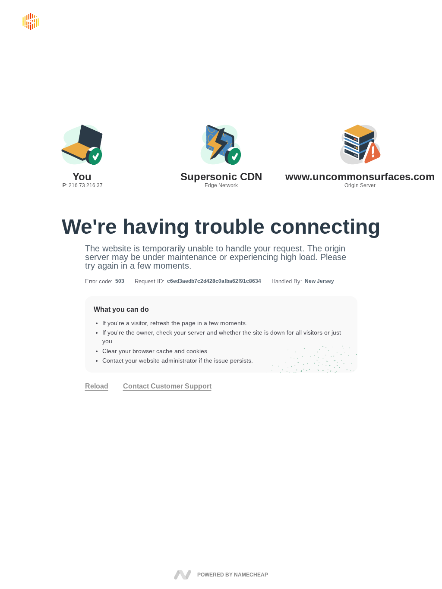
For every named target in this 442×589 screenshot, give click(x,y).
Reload (96, 386)
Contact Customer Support (167, 386)
